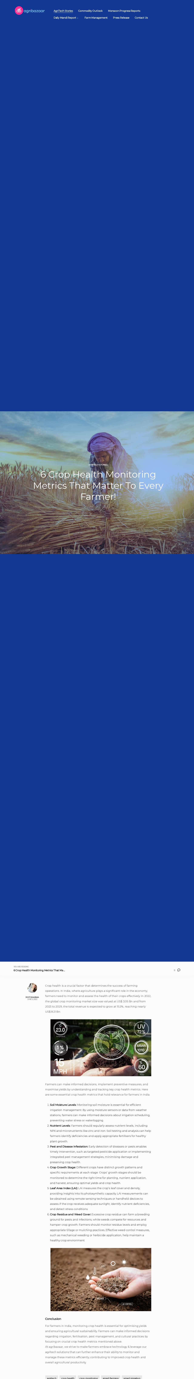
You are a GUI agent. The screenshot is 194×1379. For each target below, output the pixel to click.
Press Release (121, 17)
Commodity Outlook (90, 10)
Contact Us (141, 17)
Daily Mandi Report (65, 17)
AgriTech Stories (63, 10)
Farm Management (96, 17)
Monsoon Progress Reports (124, 10)
